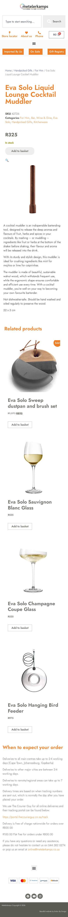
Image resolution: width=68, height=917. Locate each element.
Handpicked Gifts (23, 70)
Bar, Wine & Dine (41, 118)
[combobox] (22, 21)
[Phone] (39, 32)
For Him (39, 70)
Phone (39, 36)
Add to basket (19, 151)
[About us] (26, 32)
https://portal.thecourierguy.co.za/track (25, 817)
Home (8, 70)
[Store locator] (9, 32)
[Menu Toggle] (34, 43)
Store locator (9, 36)
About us (26, 36)
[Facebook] (28, 896)
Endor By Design (60, 911)
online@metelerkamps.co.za (43, 849)
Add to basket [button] (20, 425)
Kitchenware (41, 122)
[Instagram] (40, 896)
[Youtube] (34, 896)
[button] (7, 160)
